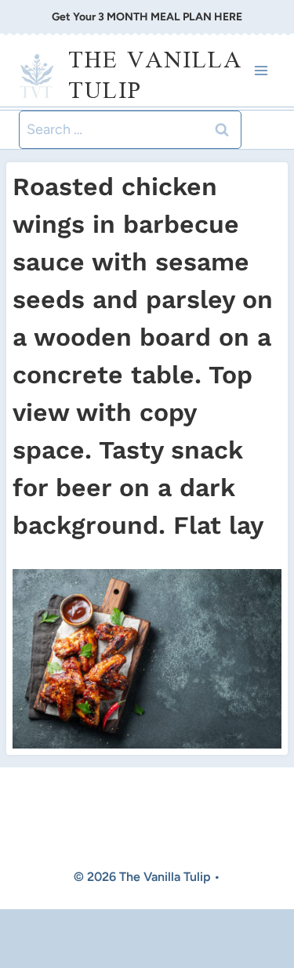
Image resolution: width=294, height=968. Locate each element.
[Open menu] (260, 71)
